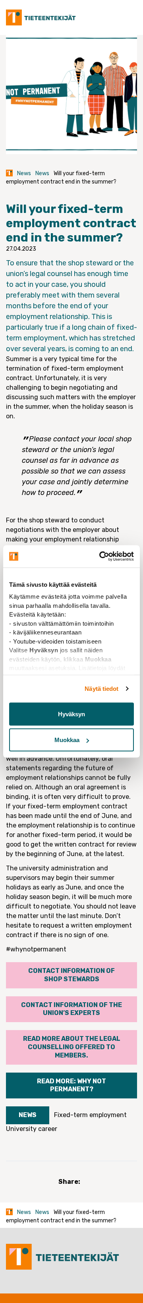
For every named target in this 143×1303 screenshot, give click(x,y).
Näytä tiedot (101, 688)
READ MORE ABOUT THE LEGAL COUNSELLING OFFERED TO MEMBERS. (71, 1047)
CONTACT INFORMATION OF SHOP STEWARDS (71, 975)
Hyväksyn (71, 713)
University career (31, 1129)
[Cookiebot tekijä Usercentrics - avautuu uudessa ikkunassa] (101, 556)
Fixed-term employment (90, 1115)
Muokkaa (66, 740)
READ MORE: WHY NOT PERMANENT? (71, 1085)
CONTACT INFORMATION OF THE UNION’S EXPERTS (71, 1009)
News (24, 173)
